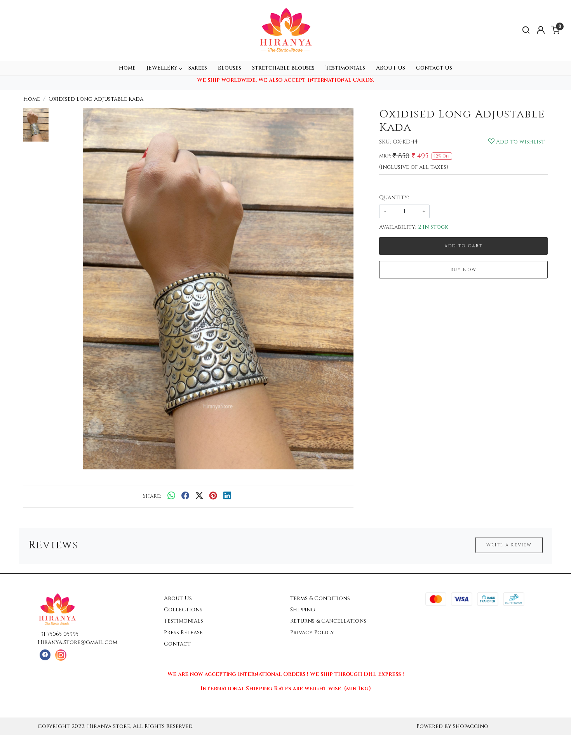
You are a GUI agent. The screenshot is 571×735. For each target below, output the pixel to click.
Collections (183, 609)
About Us (178, 598)
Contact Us (434, 68)
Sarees (197, 68)
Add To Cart (463, 246)
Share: (152, 496)
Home (127, 68)
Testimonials (345, 68)
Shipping (302, 609)
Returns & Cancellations (328, 621)
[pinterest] (213, 496)
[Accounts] (540, 30)
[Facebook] (44, 655)
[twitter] (199, 496)
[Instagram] (60, 655)
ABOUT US (390, 68)
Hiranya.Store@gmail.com (77, 642)
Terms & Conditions (320, 598)
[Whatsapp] (171, 496)
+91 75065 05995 (58, 634)
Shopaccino (470, 726)
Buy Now (464, 270)
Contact (177, 644)
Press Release (183, 632)
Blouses (229, 68)
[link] (526, 30)
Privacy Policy (312, 632)
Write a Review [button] (509, 545)
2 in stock (433, 227)
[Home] (285, 30)
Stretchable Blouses (283, 68)
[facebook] (185, 496)
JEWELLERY (162, 68)
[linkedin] (227, 496)
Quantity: (394, 197)
